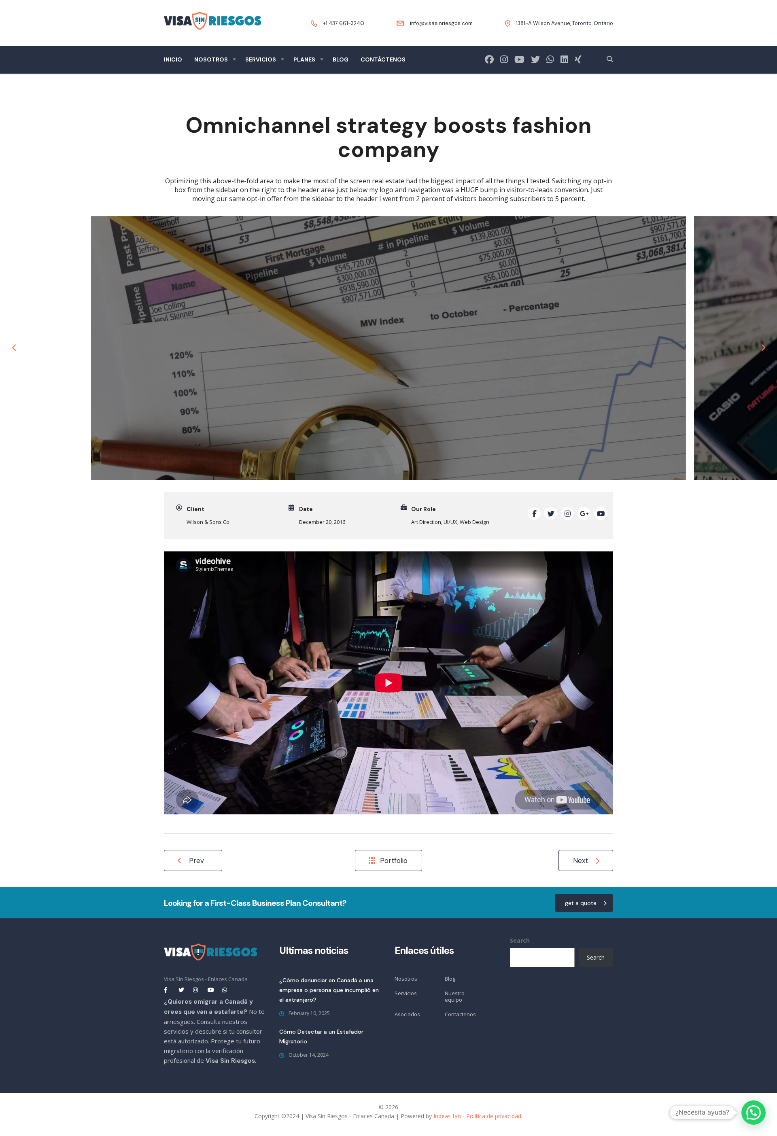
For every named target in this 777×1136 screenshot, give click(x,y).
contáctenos (383, 59)
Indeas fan (447, 1116)
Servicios (260, 59)
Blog (340, 59)
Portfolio (394, 860)
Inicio (173, 59)
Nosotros (211, 59)
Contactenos (460, 1014)
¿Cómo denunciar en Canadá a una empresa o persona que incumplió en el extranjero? (329, 990)
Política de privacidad (493, 1116)
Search (520, 940)
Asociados (407, 1014)
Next (580, 860)
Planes (304, 59)
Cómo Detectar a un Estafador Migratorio (321, 1036)
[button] (753, 1112)
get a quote (581, 903)
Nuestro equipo (455, 996)
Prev (196, 860)
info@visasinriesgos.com (441, 23)
